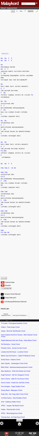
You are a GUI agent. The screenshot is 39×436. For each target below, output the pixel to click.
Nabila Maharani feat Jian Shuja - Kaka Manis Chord (18, 340)
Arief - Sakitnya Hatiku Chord (11, 402)
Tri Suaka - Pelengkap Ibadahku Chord (14, 323)
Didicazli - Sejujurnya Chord (9, 8)
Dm (4, 73)
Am (2, 58)
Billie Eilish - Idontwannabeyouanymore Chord (16, 367)
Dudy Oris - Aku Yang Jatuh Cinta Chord (14, 394)
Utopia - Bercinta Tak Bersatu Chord (13, 331)
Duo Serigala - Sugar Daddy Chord (13, 386)
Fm (32, 95)
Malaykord (10, 3)
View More (19, 420)
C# (12, 168)
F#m (2, 168)
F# (2, 151)
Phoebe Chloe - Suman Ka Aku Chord (14, 348)
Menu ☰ (30, 11)
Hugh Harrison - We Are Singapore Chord (15, 375)
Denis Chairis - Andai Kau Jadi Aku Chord (15, 382)
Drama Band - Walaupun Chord (11, 390)
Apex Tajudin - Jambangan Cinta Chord (14, 363)
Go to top (3, 278)
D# (4, 151)
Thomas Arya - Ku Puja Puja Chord (13, 417)
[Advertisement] (19, 32)
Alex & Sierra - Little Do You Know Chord (15, 379)
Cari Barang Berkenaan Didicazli (15, 301)
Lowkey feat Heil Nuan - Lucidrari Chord (14, 352)
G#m (2, 172)
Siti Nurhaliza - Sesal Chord (10, 344)
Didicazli (5, 53)
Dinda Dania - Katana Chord (10, 359)
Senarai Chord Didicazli (12, 294)
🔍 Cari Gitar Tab (6, 288)
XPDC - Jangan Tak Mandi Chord (12, 405)
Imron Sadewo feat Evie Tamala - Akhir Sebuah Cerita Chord (19, 335)
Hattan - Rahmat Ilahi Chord (10, 409)
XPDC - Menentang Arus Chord (11, 413)
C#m (6, 172)
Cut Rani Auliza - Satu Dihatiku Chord (13, 398)
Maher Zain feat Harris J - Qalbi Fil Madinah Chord (18, 356)
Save (13, 11)
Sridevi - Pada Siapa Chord (10, 327)
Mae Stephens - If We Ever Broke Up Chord (15, 371)
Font (21, 11)
